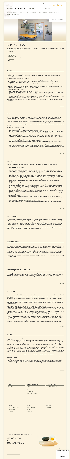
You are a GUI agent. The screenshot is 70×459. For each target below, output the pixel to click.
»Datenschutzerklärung (62, 454)
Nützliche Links (11, 388)
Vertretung (10, 411)
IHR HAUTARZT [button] (10, 8)
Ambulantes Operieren (54, 12)
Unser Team (48, 388)
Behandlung (15, 12)
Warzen (11, 60)
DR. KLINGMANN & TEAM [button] (33, 8)
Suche (28, 409)
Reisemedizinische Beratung (13, 14)
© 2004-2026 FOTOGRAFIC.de (13, 454)
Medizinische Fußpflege (42, 12)
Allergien (11, 51)
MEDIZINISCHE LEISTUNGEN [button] (20, 8)
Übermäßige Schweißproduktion (16, 57)
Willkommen (10, 386)
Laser (28, 348)
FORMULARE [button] (47, 8)
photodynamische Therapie (28, 200)
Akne (10, 52)
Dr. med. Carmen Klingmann (52, 386)
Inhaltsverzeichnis (31, 407)
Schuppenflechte (13, 56)
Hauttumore (12, 54)
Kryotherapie (59, 347)
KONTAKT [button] (42, 8)
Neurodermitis (12, 55)
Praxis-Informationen (12, 390)
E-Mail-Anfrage (11, 409)
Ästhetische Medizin (24, 12)
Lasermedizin (33, 12)
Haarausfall (11, 59)
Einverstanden (62, 456)
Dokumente (48, 407)
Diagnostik (9, 12)
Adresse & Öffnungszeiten (13, 407)
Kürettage (20, 347)
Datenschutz (30, 413)
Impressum (29, 411)
